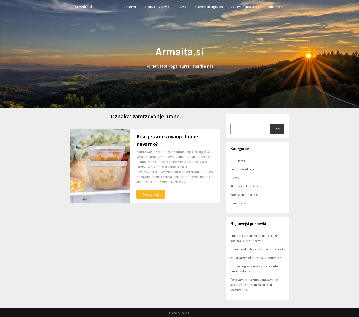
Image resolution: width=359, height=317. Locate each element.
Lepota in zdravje (157, 7)
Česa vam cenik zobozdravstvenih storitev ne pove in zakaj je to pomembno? (254, 285)
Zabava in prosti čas (245, 7)
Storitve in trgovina (209, 7)
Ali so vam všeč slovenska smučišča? (255, 258)
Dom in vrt (129, 7)
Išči (232, 121)
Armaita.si (83, 6)
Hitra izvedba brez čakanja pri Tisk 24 (256, 249)
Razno (182, 7)
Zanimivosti (275, 7)
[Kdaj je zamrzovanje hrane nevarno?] (100, 166)
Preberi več (151, 194)
